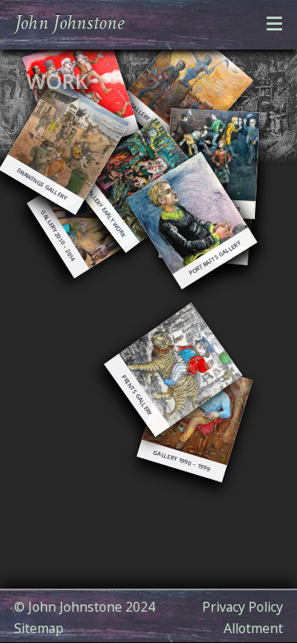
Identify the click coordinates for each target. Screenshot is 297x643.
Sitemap (39, 628)
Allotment (253, 628)
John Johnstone (69, 23)
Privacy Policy (242, 607)
